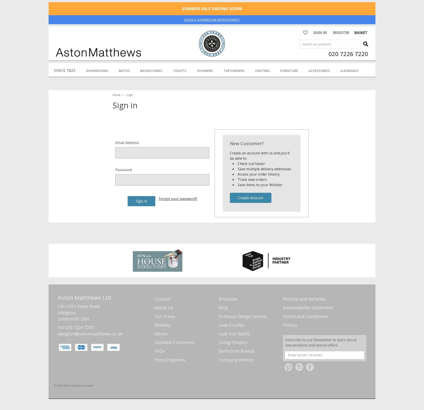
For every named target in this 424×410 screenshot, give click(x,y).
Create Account (250, 197)
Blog (223, 308)
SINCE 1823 (64, 70)
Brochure (228, 299)
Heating (262, 70)
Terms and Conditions (305, 316)
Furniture (289, 70)
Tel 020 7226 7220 (76, 327)
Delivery (162, 325)
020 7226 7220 (348, 54)
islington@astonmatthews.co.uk (90, 334)
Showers (205, 70)
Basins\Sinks (151, 70)
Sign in (320, 32)
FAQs (159, 351)
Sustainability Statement (308, 308)
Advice (160, 334)
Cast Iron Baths (234, 334)
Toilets (179, 70)
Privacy (290, 325)
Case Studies (231, 325)
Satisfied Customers (174, 342)
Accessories (319, 70)
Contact (162, 299)
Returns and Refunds (304, 299)
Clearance (349, 70)
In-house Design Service (243, 316)
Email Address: (127, 142)
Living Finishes (233, 342)
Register (341, 32)
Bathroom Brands (237, 351)
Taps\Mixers (234, 70)
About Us (163, 308)
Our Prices (164, 316)
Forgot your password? (178, 198)
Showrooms (97, 70)
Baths (124, 70)
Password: (123, 169)
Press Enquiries (169, 360)
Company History (236, 360)
